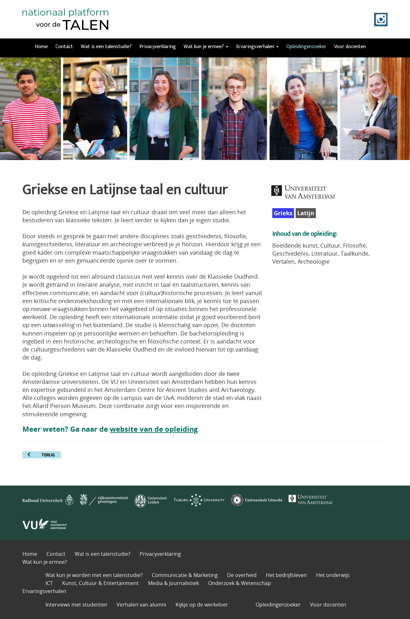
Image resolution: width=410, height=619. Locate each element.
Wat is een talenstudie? (106, 46)
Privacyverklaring (157, 46)
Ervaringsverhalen (255, 46)
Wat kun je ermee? (204, 46)
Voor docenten (350, 46)
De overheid (242, 575)
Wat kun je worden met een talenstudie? (94, 575)
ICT (49, 583)
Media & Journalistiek (173, 583)
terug (48, 454)
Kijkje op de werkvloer (202, 604)
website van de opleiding (154, 429)
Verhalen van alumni (141, 604)
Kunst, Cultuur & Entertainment (100, 583)
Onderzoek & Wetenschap (239, 583)
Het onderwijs (333, 575)
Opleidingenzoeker (306, 46)
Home (41, 46)
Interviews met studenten (76, 604)
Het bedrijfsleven (286, 575)
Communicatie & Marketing (185, 575)
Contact (64, 46)
